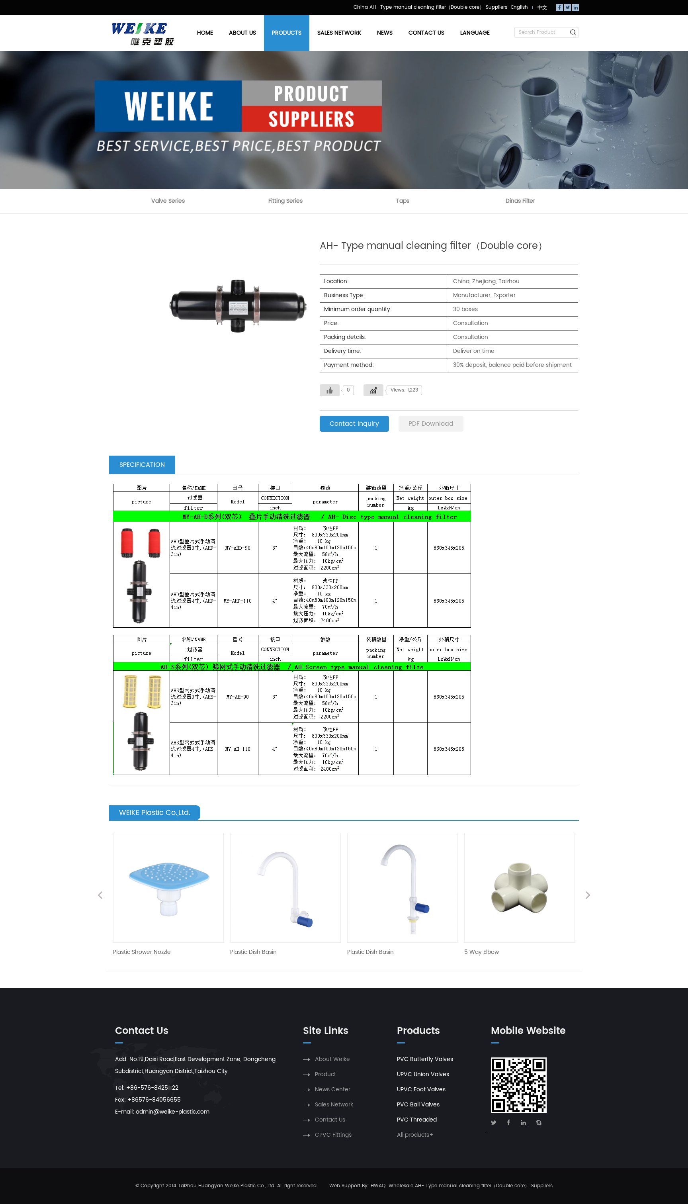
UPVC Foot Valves (421, 1089)
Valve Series (168, 201)
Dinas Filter (520, 201)
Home (205, 32)
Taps (402, 201)
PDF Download (430, 424)
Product (325, 1074)
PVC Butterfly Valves (425, 1059)
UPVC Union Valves (423, 1074)
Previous (100, 896)
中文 (542, 7)
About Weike (332, 1059)
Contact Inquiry (354, 424)
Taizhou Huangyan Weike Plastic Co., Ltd (226, 1186)
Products (286, 32)
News (385, 32)
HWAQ (378, 1186)
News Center (332, 1089)
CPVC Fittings (333, 1134)
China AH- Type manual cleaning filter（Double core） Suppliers (430, 7)
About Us (242, 32)
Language (475, 32)
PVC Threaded (417, 1119)
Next (588, 896)
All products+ (415, 1134)
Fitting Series (285, 201)
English (519, 7)
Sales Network (339, 32)
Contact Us (426, 32)
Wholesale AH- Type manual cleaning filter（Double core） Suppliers (471, 1186)
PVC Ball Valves (418, 1104)
